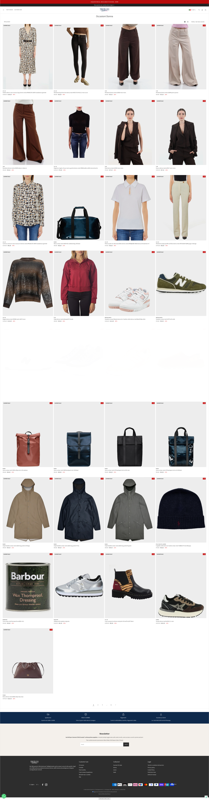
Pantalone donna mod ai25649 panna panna (167, 92)
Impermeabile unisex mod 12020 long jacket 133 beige (16, 545)
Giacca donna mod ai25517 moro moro (165, 168)
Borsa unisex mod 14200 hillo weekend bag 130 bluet (67, 243)
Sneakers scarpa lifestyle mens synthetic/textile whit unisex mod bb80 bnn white (23, 396)
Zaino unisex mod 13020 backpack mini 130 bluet (66, 470)
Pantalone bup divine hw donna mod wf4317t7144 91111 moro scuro (71, 92)
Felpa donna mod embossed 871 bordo (63, 319)
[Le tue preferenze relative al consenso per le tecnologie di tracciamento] (206, 797)
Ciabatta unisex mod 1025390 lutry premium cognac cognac (171, 396)
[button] (3, 9)
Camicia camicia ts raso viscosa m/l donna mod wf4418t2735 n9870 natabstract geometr (25, 243)
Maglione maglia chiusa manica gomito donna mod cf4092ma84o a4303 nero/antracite (76, 168)
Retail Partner (107, 794)
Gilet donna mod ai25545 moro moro (114, 168)
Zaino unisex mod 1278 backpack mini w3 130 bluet (169, 470)
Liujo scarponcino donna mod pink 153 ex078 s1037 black (119, 621)
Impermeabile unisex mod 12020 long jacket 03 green (118, 545)
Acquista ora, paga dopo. (102, 5)
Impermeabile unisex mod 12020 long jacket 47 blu (66, 545)
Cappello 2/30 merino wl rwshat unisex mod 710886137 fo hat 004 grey (173, 545)
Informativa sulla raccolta (104, 798)
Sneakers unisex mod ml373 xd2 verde (165, 319)
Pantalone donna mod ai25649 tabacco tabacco (15, 168)
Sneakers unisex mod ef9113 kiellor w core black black (67, 396)
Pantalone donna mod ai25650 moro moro (115, 92)
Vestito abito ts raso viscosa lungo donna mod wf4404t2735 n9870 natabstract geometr (24, 92)
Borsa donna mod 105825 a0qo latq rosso (13, 696)
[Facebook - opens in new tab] (42, 785)
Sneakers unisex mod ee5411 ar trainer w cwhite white (118, 396)
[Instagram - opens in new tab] (46, 785)
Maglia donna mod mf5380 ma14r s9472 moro (14, 319)
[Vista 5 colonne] (188, 22)
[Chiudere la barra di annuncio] (207, 5)
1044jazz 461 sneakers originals (61, 621)
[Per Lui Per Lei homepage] (104, 10)
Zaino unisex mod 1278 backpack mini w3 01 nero (117, 470)
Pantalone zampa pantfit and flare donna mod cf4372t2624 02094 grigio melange (176, 243)
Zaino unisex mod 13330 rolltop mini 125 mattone (15, 470)
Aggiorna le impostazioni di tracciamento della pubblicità (105, 791)
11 (111, 705)
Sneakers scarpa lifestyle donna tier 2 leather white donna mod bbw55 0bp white (125, 319)
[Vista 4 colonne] (185, 22)
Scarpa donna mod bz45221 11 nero (165, 621)
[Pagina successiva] (115, 705)
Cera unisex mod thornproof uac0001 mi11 (13, 621)
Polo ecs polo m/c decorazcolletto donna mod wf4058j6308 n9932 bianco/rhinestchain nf (127, 243)
